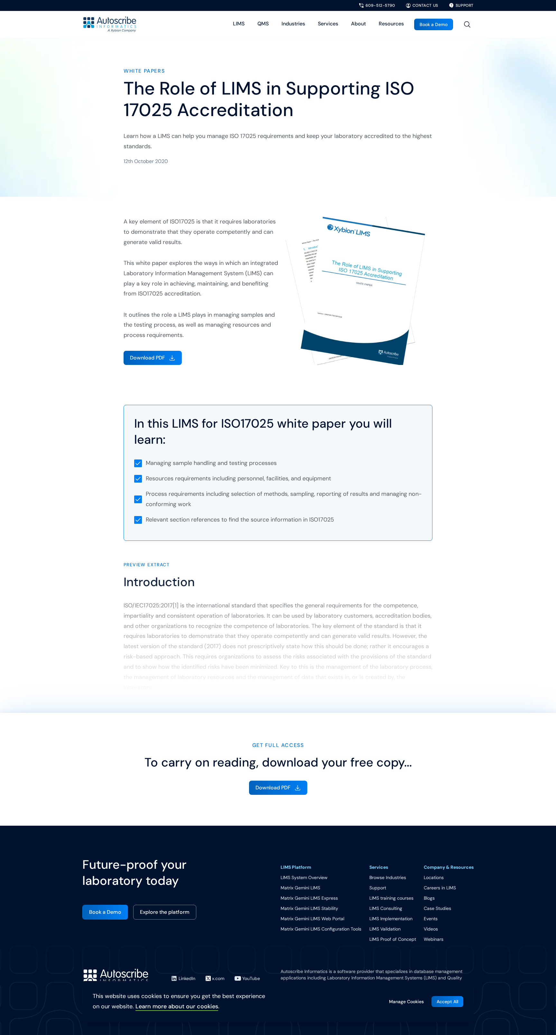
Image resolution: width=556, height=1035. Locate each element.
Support (377, 888)
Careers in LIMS (440, 888)
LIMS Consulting (385, 908)
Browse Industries (387, 877)
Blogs (429, 898)
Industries (293, 23)
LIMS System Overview (304, 877)
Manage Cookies (406, 1001)
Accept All (447, 1001)
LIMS (239, 23)
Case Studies (437, 908)
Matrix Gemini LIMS (300, 888)
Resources (391, 23)
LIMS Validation (385, 929)
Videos (431, 929)
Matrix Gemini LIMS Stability (309, 908)
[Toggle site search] (467, 24)
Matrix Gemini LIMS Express (309, 898)
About (358, 23)
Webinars (433, 939)
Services (328, 23)
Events (431, 919)
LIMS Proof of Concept (392, 939)
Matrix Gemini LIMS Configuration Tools (321, 929)
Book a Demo (434, 24)
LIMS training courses (391, 898)
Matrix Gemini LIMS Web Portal (312, 919)
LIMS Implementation (390, 919)
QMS (263, 23)
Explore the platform (165, 912)
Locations (434, 877)
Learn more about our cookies (176, 1006)
